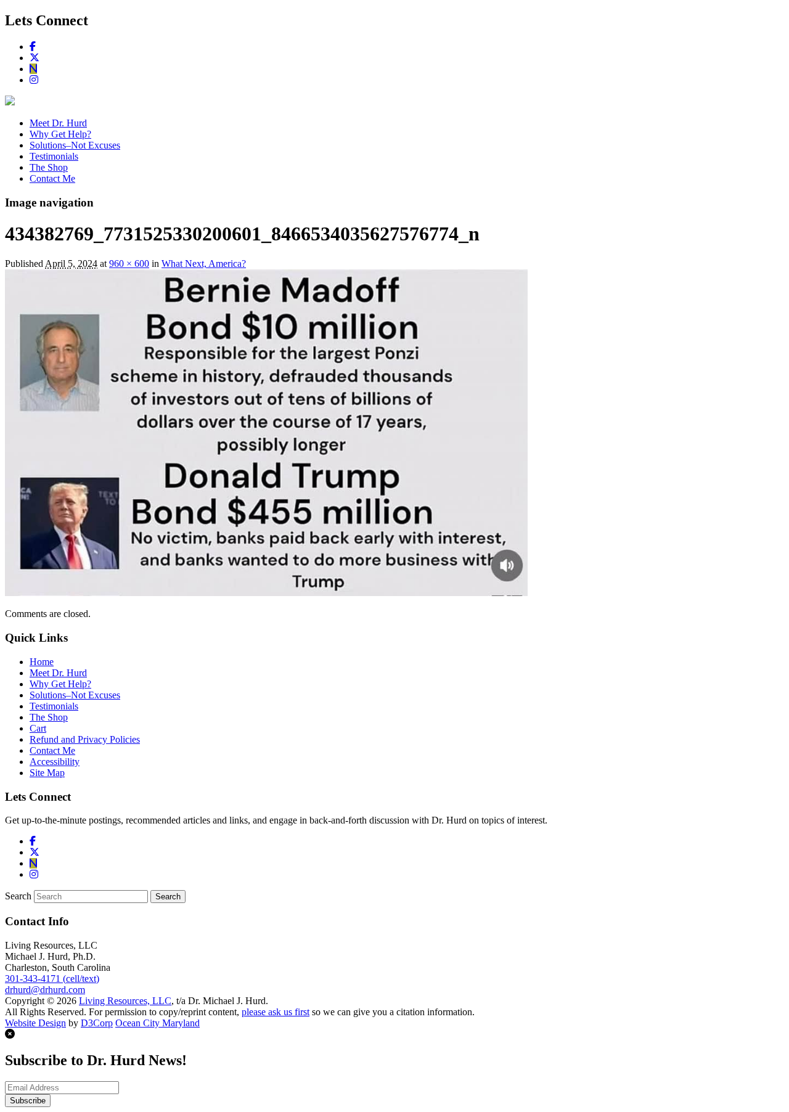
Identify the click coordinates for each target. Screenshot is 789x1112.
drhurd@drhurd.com (45, 989)
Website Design (35, 1023)
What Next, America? (203, 263)
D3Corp (97, 1023)
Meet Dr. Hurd (58, 123)
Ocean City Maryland (157, 1023)
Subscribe (28, 1100)
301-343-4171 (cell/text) (52, 978)
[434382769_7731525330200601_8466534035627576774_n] (266, 592)
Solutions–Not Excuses (75, 145)
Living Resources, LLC (125, 1000)
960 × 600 (129, 263)
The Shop (49, 167)
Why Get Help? (60, 134)
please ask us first (275, 1012)
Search (18, 896)
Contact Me (52, 178)
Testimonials (54, 156)
